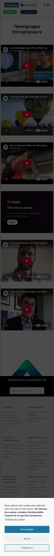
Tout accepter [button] (27, 529)
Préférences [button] (27, 548)
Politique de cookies (15, 519)
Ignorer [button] (27, 538)
